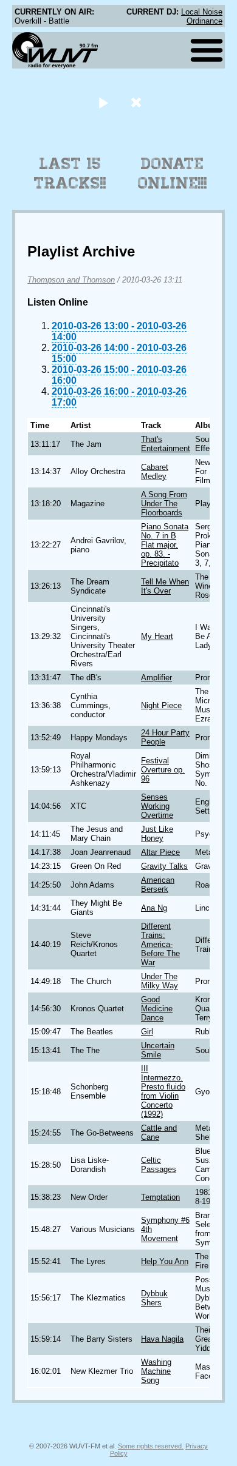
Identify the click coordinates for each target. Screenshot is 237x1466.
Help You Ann (164, 1261)
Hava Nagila (162, 1339)
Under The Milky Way (159, 981)
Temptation (160, 1197)
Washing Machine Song (156, 1371)
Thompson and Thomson (71, 279)
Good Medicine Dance (157, 1008)
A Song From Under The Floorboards (164, 503)
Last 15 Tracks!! (70, 173)
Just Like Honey (157, 834)
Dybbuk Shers (154, 1298)
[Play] (103, 102)
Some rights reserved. (151, 1446)
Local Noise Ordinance (201, 16)
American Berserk (157, 884)
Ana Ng (154, 907)
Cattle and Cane (159, 1132)
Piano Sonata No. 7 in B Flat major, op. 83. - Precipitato (164, 544)
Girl (147, 1031)
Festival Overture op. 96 (163, 769)
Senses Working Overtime (157, 806)
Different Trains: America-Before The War (160, 944)
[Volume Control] (137, 102)
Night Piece (161, 705)
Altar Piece (160, 852)
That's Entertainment (165, 444)
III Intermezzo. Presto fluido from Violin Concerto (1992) (163, 1091)
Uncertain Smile (157, 1050)
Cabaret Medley (154, 472)
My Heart (157, 636)
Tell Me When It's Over (165, 586)
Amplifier (156, 677)
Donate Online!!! (172, 173)
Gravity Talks (164, 866)
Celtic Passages (158, 1165)
